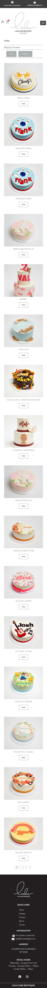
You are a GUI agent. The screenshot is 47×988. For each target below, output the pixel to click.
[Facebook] (20, 977)
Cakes (7, 40)
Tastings (22, 913)
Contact (22, 917)
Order (23, 104)
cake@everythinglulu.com (35, 5)
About (21, 920)
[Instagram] (27, 977)
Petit (11, 54)
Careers (22, 924)
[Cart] (7, 21)
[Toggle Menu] (43, 23)
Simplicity (25, 54)
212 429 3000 (17, 5)
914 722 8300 (8, 5)
